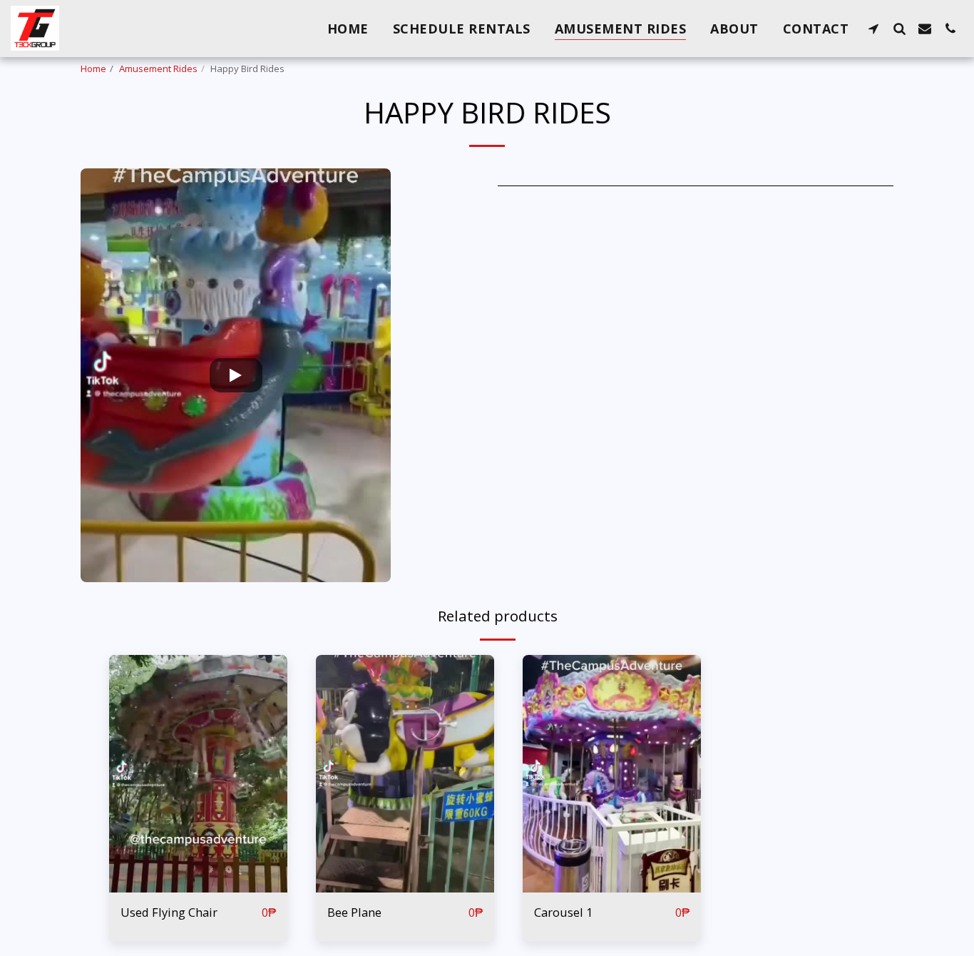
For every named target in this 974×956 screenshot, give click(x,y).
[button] (873, 28)
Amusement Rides (158, 68)
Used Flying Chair (169, 912)
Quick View (198, 885)
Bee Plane (354, 912)
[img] (198, 774)
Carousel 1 (563, 912)
